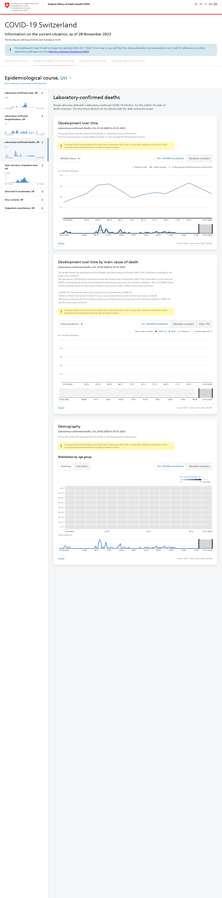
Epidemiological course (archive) (53, 60)
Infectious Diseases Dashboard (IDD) (68, 51)
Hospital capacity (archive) (128, 60)
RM (210, 4)
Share (61, 243)
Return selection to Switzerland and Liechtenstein (26, 83)
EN (215, 4)
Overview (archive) (17, 60)
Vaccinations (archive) (93, 60)
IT (206, 4)
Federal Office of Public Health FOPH (69, 4)
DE (196, 4)
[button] (66, 77)
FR (201, 4)
